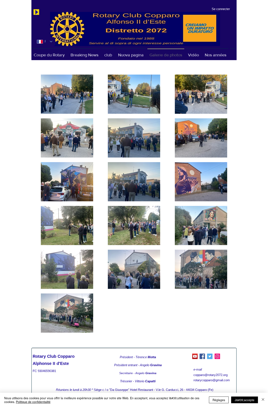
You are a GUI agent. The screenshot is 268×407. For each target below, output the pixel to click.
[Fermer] (262, 400)
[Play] (36, 12)
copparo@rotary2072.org (210, 375)
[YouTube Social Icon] (195, 356)
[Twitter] (210, 356)
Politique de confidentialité (33, 402)
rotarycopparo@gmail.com (211, 380)
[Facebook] (202, 356)
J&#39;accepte (244, 400)
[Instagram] (217, 356)
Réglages (219, 400)
